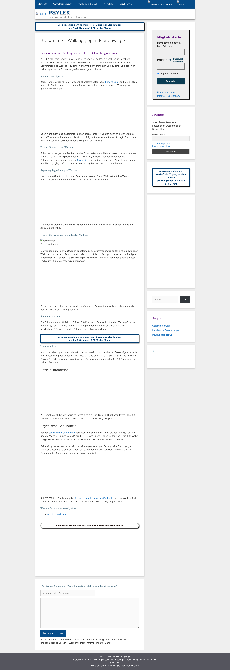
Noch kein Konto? (166, 92)
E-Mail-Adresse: (159, 134)
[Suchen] (185, 299)
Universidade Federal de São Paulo (94, 498)
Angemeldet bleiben (170, 73)
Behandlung (111, 82)
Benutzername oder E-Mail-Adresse (169, 44)
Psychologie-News (162, 334)
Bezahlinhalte (126, 4)
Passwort (162, 59)
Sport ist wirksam (56, 514)
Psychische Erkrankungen (166, 330)
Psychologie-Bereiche (88, 4)
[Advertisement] (89, 112)
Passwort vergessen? (168, 96)
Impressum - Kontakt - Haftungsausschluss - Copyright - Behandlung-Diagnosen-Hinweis (115, 659)
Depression (82, 160)
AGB (102, 656)
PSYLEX (59, 12)
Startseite (42, 4)
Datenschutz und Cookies (118, 656)
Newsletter (109, 4)
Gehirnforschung (161, 325)
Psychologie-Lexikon (62, 4)
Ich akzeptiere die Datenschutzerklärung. (162, 145)
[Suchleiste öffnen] (191, 4)
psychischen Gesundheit (62, 432)
